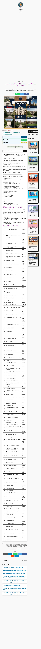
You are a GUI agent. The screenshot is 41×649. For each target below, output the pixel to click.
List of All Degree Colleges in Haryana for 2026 (13, 567)
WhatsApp (17, 93)
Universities (10, 130)
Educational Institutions (7, 132)
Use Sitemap (19, 146)
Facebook (26, 93)
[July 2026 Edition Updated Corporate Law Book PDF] (33, 208)
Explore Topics (11, 146)
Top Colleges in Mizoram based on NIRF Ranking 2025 (14, 570)
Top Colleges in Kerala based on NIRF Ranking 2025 (14, 573)
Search (25, 150)
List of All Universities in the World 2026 (11, 585)
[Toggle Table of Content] (4, 201)
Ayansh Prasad (16, 542)
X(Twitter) (24, 546)
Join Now (24, 136)
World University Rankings (7, 134)
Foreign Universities (16, 132)
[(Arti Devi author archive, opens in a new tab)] (29, 134)
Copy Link (5, 553)
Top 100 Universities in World (13, 204)
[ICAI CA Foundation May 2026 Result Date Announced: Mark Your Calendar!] (33, 256)
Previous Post (7, 560)
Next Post (24, 560)
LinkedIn (20, 546)
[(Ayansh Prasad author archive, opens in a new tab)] (32, 134)
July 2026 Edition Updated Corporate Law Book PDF (33, 214)
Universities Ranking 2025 (10, 203)
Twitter (22, 93)
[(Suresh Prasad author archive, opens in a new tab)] (37, 134)
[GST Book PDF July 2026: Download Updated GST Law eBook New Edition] (33, 144)
